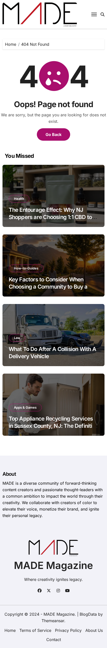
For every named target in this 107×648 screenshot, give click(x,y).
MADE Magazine (53, 565)
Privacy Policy (68, 630)
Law (17, 338)
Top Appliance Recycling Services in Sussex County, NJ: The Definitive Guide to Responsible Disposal (54, 425)
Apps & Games (25, 407)
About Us (94, 630)
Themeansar (53, 620)
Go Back (53, 134)
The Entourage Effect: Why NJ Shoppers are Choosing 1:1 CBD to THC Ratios (50, 217)
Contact (53, 639)
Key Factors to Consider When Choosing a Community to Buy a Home (48, 286)
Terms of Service (35, 630)
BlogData (88, 614)
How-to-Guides (26, 268)
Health (19, 199)
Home (10, 630)
